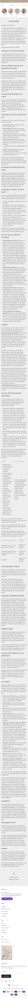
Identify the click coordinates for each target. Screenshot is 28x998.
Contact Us (3, 915)
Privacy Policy (4, 939)
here (2, 819)
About (2, 923)
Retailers (3, 930)
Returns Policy (4, 911)
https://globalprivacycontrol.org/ (8, 384)
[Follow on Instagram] (6, 981)
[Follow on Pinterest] (9, 981)
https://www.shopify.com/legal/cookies (9, 332)
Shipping (3, 906)
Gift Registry (4, 932)
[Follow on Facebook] (2, 981)
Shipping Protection (5, 908)
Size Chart (3, 925)
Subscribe (6, 976)
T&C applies (10, 967)
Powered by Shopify (19, 988)
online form (19, 893)
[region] (14, 876)
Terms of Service (5, 942)
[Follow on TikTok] (13, 981)
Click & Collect (4, 913)
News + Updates (5, 927)
